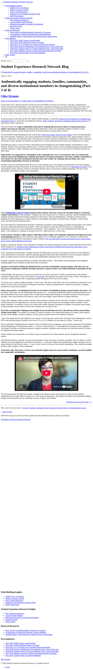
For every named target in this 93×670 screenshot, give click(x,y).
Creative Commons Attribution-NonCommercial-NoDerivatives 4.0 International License (54, 408)
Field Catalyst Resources (19, 12)
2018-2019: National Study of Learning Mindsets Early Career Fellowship (36, 49)
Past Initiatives (10, 38)
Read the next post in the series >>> (79, 402)
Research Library (16, 26)
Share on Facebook (8, 101)
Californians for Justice (78, 167)
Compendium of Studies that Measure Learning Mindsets (30, 34)
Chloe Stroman (9, 96)
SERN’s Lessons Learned (19, 10)
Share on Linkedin (33, 101)
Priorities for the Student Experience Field (25, 14)
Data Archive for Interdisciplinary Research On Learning (30, 32)
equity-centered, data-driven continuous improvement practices (65, 121)
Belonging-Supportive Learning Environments (26, 24)
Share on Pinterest (46, 101)
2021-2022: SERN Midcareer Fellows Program (27, 42)
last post (41, 276)
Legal (7, 667)
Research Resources (12, 30)
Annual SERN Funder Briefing (21, 22)
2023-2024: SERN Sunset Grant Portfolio (25, 40)
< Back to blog (6, 412)
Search (3, 61)
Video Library (15, 28)
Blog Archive (10, 55)
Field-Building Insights (13, 6)
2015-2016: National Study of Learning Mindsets (27, 53)
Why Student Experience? (19, 20)
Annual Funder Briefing (14, 616)
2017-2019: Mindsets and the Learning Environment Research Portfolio (35, 51)
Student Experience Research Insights (18, 18)
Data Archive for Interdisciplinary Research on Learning (25, 630)
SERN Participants (16, 16)
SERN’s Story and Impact (19, 8)
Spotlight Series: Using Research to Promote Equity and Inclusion (33, 36)
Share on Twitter (21, 101)
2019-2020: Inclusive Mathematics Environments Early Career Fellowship (36, 47)
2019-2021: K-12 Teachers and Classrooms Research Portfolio (32, 45)
